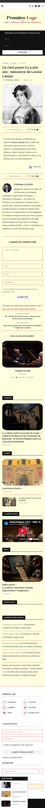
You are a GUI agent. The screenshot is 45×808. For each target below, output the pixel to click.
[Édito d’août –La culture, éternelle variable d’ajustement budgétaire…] (22, 568)
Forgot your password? (12, 757)
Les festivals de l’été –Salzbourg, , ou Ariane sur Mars (22, 656)
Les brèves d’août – (12, 488)
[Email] (39, 6)
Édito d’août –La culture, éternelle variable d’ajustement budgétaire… (17, 587)
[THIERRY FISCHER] (22, 354)
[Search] (43, 6)
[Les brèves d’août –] (22, 472)
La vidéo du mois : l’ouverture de (29, 499)
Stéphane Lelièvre (12, 80)
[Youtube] (36, 6)
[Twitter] (33, 6)
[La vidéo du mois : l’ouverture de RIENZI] (9, 501)
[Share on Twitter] (32, 130)
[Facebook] (29, 6)
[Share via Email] (37, 130)
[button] (4, 359)
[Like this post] (28, 130)
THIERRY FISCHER (22, 371)
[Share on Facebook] (30, 130)
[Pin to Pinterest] (35, 130)
